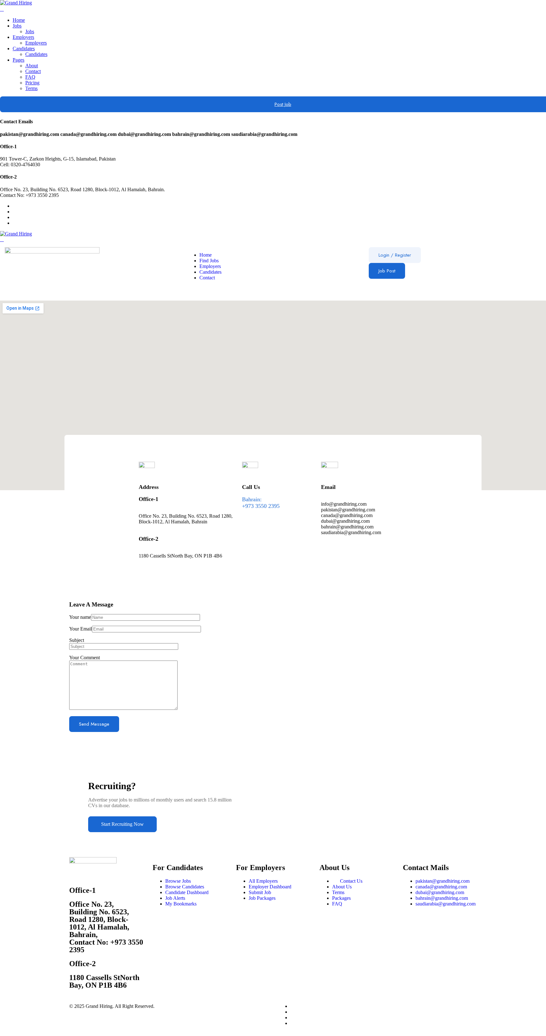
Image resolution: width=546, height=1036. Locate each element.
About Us (342, 886)
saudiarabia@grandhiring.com (446, 903)
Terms (31, 88)
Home (19, 20)
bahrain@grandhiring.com (442, 898)
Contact (33, 71)
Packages (341, 898)
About (31, 65)
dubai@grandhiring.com (440, 892)
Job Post (387, 270)
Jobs (17, 25)
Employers (23, 37)
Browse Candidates (184, 886)
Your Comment (84, 657)
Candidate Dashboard (187, 892)
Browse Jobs (178, 881)
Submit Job (260, 892)
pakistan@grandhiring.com (443, 881)
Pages (18, 60)
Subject (76, 640)
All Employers (263, 881)
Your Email (80, 628)
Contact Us (351, 881)
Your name (80, 617)
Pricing (32, 82)
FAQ (30, 77)
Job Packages (262, 898)
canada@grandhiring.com (441, 886)
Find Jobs (209, 260)
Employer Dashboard (270, 886)
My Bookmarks (181, 903)
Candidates (24, 48)
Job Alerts (175, 898)
